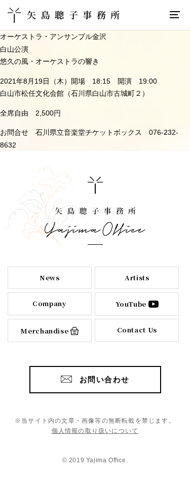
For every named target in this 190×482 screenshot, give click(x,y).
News (50, 277)
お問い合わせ (105, 379)
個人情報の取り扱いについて (95, 430)
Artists (137, 277)
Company (49, 303)
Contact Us (137, 330)
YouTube (131, 304)
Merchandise (44, 331)
